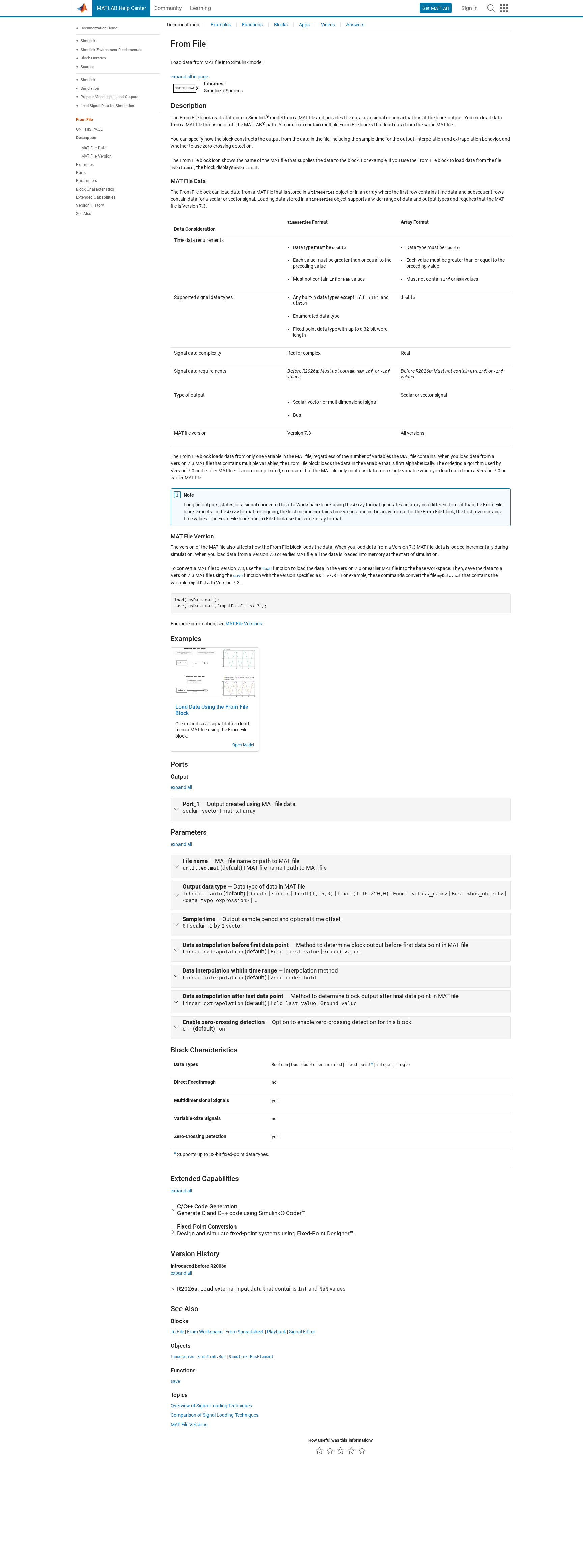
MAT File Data (94, 148)
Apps (304, 24)
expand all (181, 787)
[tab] (340, 809)
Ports (81, 172)
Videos (328, 24)
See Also (83, 214)
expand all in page (189, 76)
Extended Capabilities (95, 197)
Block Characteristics (95, 189)
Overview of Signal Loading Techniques (211, 1405)
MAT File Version (96, 156)
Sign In (469, 8)
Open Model (243, 745)
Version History (90, 205)
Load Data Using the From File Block (211, 710)
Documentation (183, 24)
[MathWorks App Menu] (504, 8)
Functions (252, 24)
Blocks (281, 24)
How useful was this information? (340, 1440)
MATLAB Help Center (121, 8)
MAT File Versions (243, 623)
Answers (355, 24)
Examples (85, 164)
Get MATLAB (435, 8)
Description (86, 137)
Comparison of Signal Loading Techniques (214, 1415)
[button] (490, 8)
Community (168, 8)
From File (84, 120)
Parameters (86, 181)
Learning (200, 8)
